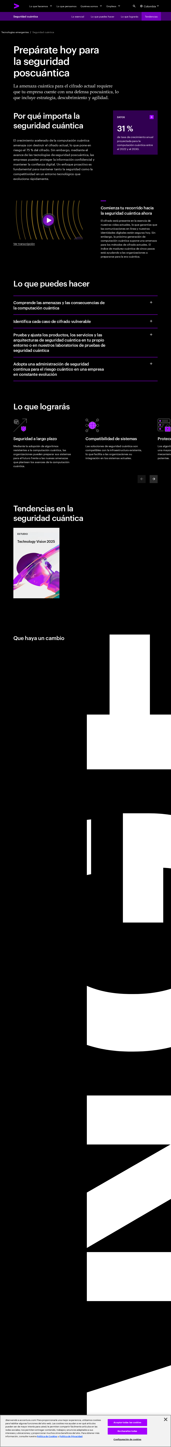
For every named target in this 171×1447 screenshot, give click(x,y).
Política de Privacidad (70, 1436)
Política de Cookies (47, 1436)
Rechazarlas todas (127, 1431)
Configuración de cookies (127, 1439)
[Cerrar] (165, 1419)
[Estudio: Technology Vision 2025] (36, 563)
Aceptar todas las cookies (127, 1422)
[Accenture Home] (16, 6)
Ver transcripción (24, 243)
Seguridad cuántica (25, 16)
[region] (85, 1431)
